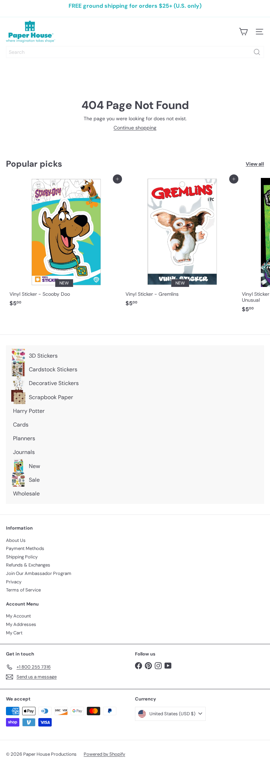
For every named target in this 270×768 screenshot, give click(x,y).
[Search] (257, 52)
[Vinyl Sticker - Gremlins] (180, 244)
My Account (18, 616)
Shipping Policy (22, 557)
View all (255, 164)
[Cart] (243, 31)
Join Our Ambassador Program (38, 573)
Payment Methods (25, 548)
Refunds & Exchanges (28, 565)
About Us (16, 540)
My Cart (14, 633)
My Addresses (21, 624)
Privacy (13, 582)
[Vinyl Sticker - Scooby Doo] (63, 244)
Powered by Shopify (104, 754)
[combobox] (135, 52)
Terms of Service (23, 590)
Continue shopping (135, 127)
